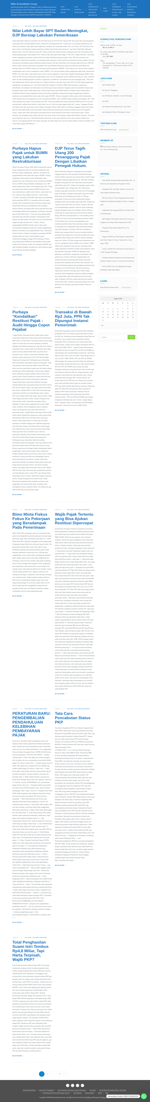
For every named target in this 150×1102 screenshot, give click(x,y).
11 (108, 312)
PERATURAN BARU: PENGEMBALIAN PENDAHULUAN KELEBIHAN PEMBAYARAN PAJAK (31, 724)
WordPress (88, 1097)
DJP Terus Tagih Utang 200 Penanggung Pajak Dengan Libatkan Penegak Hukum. (72, 157)
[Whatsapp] (144, 1096)
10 (103, 312)
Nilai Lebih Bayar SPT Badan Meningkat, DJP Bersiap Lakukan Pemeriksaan (50, 32)
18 (108, 314)
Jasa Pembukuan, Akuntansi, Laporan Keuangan (117, 96)
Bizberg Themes (106, 1097)
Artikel (100, 1093)
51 (59, 1074)
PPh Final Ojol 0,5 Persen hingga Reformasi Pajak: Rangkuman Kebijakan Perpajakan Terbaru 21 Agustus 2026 (117, 201)
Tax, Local (28, 26)
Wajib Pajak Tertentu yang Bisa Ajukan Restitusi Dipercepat (74, 518)
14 (123, 312)
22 (128, 314)
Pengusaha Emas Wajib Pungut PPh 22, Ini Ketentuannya (114, 229)
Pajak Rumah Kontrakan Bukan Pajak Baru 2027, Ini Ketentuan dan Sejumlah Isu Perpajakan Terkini (117, 182)
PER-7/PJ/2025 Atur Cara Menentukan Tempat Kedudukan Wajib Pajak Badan (115, 268)
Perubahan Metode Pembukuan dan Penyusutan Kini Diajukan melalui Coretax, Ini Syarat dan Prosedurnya (117, 259)
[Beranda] (103, 28)
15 (128, 312)
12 (113, 312)
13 (118, 312)
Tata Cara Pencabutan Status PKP (72, 717)
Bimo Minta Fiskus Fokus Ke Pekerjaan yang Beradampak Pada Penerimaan (31, 521)
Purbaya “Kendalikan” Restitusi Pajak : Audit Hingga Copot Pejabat (31, 321)
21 (123, 314)
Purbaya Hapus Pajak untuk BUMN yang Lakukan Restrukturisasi (30, 155)
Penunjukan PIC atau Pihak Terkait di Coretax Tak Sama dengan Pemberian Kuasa (117, 190)
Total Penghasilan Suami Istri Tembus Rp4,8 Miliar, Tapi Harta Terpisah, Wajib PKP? (30, 951)
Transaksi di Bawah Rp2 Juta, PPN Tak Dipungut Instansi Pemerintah (73, 318)
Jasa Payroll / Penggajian (110, 90)
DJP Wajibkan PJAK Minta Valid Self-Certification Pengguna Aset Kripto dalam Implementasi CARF (117, 220)
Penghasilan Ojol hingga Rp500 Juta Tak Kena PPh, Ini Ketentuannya (117, 211)
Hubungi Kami (89, 1093)
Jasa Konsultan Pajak (108, 85)
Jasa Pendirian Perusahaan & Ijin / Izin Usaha (116, 106)
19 (113, 314)
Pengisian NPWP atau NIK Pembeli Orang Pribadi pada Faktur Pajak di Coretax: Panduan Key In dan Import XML (117, 240)
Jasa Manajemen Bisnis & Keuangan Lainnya (116, 112)
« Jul (101, 325)
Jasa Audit (105, 101)
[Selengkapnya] (124, 129)
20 (118, 314)
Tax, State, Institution (39, 26)
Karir (106, 1093)
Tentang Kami (77, 1093)
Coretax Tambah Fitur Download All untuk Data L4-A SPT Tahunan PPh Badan (117, 250)
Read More (17, 128)
